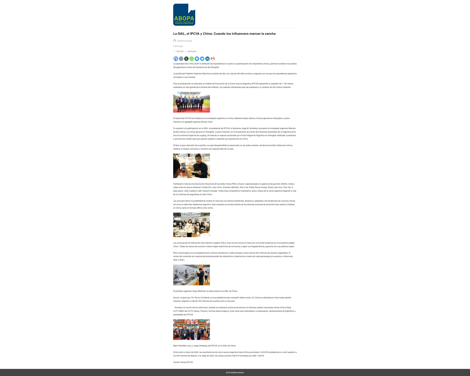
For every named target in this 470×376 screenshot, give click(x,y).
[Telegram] (202, 60)
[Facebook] (175, 60)
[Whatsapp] (191, 60)
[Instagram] (181, 60)
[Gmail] (212, 60)
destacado (192, 51)
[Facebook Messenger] (197, 60)
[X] (186, 60)
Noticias (180, 51)
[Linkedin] (207, 60)
